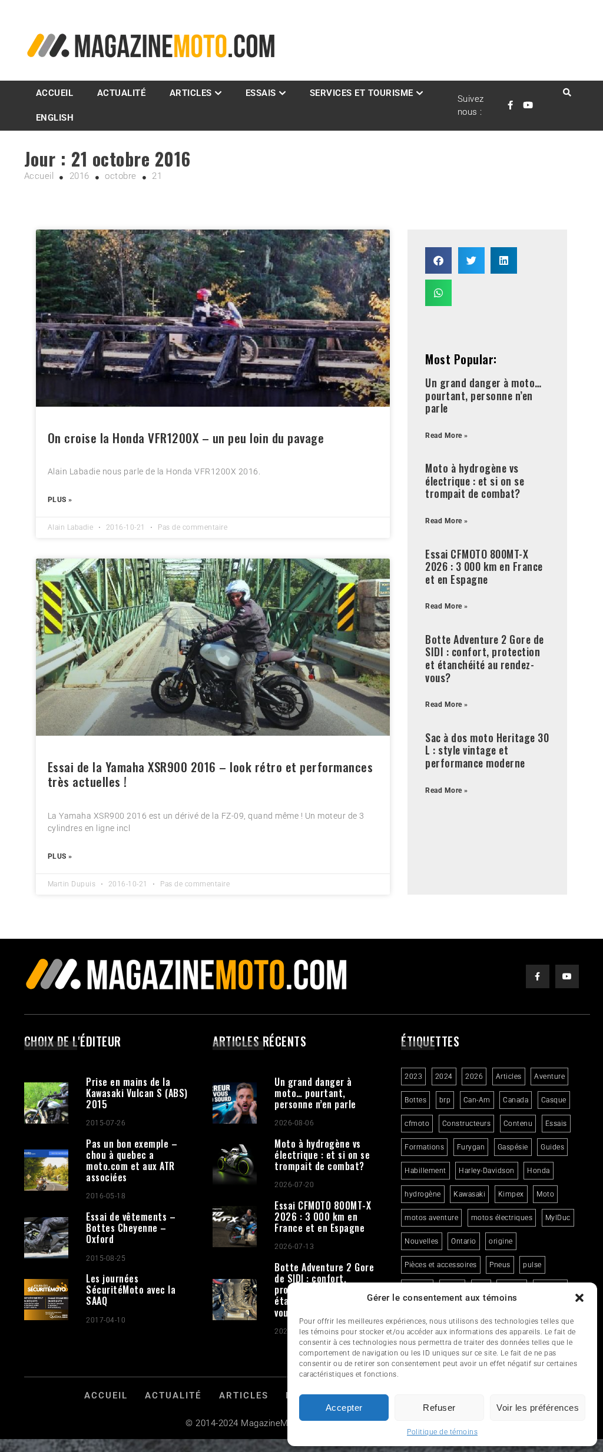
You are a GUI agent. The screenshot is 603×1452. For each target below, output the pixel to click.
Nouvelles (422, 1241)
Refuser (439, 1408)
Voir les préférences (537, 1408)
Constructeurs (466, 1123)
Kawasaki (469, 1194)
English (55, 117)
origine (501, 1241)
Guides (552, 1147)
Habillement (425, 1171)
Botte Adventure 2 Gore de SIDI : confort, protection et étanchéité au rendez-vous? (484, 658)
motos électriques (502, 1218)
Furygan (471, 1147)
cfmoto (417, 1123)
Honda (538, 1171)
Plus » (60, 500)
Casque (553, 1100)
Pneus (500, 1265)
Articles (191, 93)
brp (445, 1100)
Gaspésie (513, 1147)
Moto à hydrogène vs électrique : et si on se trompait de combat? (474, 480)
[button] (579, 1298)
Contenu (518, 1123)
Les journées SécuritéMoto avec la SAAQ (130, 1289)
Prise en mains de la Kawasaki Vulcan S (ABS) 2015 (137, 1093)
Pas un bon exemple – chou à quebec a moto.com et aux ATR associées (131, 1161)
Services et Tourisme (361, 93)
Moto (545, 1194)
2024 (444, 1076)
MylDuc (558, 1218)
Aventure (549, 1076)
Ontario (463, 1241)
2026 (474, 1076)
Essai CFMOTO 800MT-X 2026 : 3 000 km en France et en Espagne (484, 566)
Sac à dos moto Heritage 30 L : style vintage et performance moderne (487, 750)
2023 (413, 1076)
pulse (532, 1265)
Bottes (415, 1100)
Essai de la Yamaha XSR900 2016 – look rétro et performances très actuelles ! (210, 773)
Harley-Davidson (487, 1171)
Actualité (121, 93)
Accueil (55, 93)
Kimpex (511, 1194)
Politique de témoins (442, 1432)
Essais (556, 1123)
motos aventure (431, 1218)
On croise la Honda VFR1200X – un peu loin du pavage (186, 437)
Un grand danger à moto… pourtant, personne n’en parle (483, 395)
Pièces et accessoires (441, 1265)
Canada (515, 1100)
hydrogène (423, 1194)
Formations (424, 1147)
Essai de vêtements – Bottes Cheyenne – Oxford (130, 1228)
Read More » (446, 435)
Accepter (344, 1408)
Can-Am (477, 1100)
